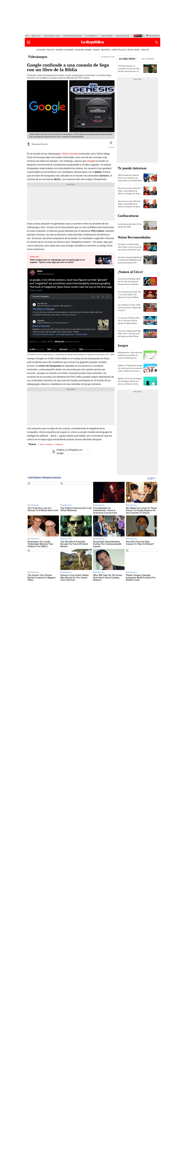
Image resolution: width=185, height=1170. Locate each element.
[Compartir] (111, 143)
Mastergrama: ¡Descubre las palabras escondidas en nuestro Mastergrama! (130, 355)
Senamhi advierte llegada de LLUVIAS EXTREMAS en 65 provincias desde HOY (130, 260)
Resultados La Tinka (52, 36)
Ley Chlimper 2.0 (91, 36)
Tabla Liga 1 (36, 36)
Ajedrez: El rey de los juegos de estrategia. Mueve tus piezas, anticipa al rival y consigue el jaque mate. (130, 382)
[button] (28, 42)
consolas (59, 444)
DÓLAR (130, 50)
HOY (27, 36)
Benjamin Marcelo (40, 144)
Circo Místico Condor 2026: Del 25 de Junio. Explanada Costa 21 (129, 307)
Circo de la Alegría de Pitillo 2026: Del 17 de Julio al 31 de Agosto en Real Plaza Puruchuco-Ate (129, 335)
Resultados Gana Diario (72, 36)
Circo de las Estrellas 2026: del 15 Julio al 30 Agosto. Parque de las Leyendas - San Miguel (129, 283)
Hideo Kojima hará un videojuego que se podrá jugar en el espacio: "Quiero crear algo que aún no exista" (57, 261)
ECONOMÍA (69, 50)
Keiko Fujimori (106, 36)
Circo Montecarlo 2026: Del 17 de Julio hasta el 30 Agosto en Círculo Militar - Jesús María (129, 296)
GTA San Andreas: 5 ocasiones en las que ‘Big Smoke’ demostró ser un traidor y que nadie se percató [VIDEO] (128, 71)
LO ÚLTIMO (40, 50)
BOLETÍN (145, 50)
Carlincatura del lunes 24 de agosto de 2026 (129, 225)
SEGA (42, 444)
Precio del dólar (122, 36)
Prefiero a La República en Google (69, 451)
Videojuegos (37, 56)
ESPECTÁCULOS (119, 50)
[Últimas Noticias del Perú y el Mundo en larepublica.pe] (92, 42)
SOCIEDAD (79, 50)
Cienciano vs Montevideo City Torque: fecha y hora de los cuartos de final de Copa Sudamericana (129, 248)
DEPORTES (106, 50)
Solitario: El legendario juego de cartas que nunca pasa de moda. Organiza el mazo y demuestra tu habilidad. (130, 369)
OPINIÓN (59, 50)
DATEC (137, 50)
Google (91, 161)
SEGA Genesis (70, 153)
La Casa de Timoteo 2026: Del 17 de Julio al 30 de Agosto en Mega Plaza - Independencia (129, 322)
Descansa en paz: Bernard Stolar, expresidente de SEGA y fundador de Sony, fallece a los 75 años (129, 192)
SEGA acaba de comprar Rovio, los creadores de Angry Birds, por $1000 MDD (130, 178)
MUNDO (88, 50)
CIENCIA (96, 50)
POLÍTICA (50, 50)
